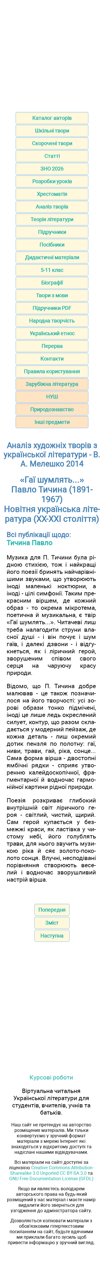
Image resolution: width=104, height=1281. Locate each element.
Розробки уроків (52, 181)
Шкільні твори (52, 131)
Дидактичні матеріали (52, 257)
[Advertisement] (52, 54)
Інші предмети (52, 422)
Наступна (52, 936)
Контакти (52, 359)
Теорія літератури (52, 219)
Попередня (52, 910)
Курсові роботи (51, 1077)
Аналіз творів (52, 207)
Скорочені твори (52, 143)
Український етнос (52, 333)
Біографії (52, 283)
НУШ (52, 397)
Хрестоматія (52, 194)
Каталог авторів (52, 118)
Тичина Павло (30, 543)
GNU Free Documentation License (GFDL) (51, 1178)
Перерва (52, 346)
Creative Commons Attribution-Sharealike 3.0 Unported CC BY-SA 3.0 (52, 1170)
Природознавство (52, 409)
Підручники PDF (52, 308)
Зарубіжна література (52, 384)
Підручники (52, 232)
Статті (52, 156)
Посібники (52, 245)
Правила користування (52, 371)
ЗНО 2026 (52, 169)
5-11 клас (52, 270)
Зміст (52, 923)
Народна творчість (52, 321)
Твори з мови (52, 295)
